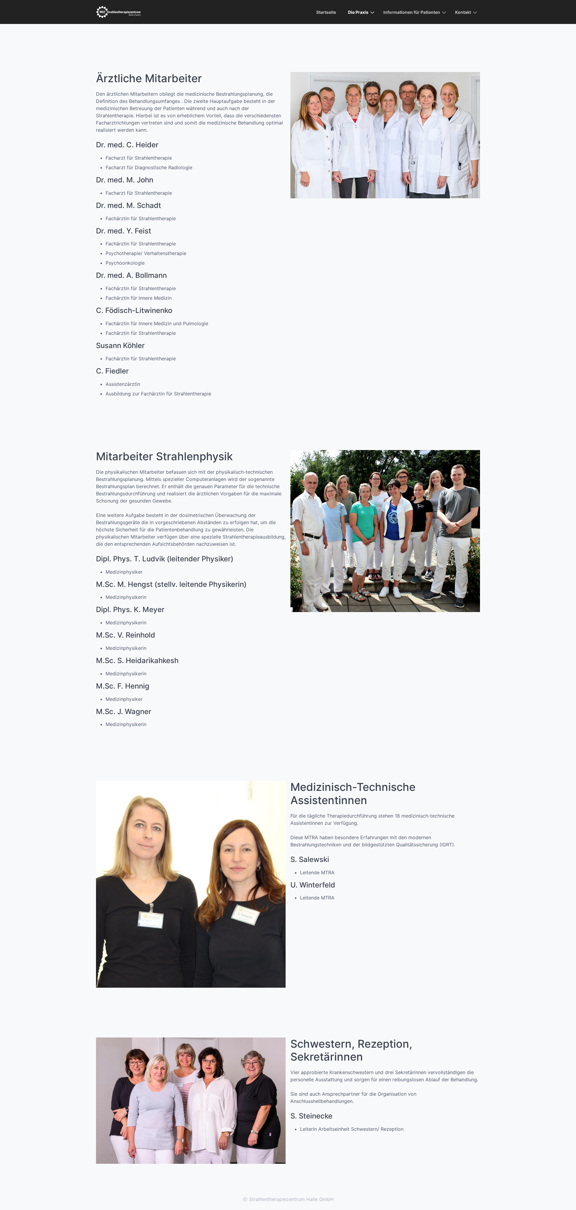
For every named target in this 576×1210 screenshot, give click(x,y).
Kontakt (463, 12)
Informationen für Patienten (411, 12)
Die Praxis (358, 12)
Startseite (326, 12)
